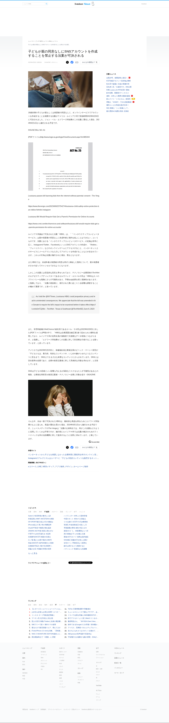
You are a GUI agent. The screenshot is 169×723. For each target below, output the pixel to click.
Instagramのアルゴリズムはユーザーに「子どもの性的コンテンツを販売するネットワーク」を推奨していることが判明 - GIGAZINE (82, 458)
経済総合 (43, 651)
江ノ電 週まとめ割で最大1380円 (40, 540)
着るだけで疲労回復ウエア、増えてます (46, 628)
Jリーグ (61, 657)
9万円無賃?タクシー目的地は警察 (118, 81)
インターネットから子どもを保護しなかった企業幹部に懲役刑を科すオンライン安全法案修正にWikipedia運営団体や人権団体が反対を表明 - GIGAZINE (90, 455)
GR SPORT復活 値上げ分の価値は (40, 522)
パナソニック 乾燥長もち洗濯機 (75, 549)
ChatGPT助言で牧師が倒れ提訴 (39, 528)
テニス (61, 669)
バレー (61, 684)
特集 (79, 682)
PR (42, 669)
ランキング (117, 653)
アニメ (98, 694)
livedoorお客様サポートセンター (92, 709)
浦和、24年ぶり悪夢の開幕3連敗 (118, 96)
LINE (39, 467)
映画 (79, 673)
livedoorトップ (34, 709)
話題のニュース (119, 658)
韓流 (79, 657)
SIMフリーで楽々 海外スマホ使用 (44, 624)
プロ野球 (61, 660)
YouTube (99, 685)
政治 (40, 605)
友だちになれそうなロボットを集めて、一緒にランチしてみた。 (91, 631)
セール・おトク (119, 673)
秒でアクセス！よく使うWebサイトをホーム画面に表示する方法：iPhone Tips (96, 618)
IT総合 (42, 666)
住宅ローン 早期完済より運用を (75, 543)
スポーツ (55, 512)
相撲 (60, 678)
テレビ (79, 663)
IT (56, 605)
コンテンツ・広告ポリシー (71, 709)
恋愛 (97, 651)
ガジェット (44, 660)
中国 (23, 678)
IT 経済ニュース (42, 41)
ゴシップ (68, 512)
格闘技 (61, 672)
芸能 (61, 512)
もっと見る (32, 553)
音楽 (79, 654)
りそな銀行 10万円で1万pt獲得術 (76, 522)
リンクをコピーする (76, 62)
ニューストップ (32, 41)
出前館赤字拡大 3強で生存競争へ (40, 546)
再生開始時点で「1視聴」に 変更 (44, 637)
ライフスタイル (100, 654)
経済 (51, 605)
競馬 (60, 675)
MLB (60, 663)
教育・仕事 (99, 669)
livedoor (144, 4)
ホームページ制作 (80, 467)
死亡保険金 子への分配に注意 (74, 534)
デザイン (69, 467)
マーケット (44, 654)
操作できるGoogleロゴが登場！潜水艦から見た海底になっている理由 (93, 624)
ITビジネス (44, 663)
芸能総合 (80, 651)
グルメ (98, 680)
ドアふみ (93, 4)
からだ (98, 672)
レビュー (80, 676)
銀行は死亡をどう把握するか (74, 546)
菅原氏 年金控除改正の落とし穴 (75, 525)
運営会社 (25, 709)
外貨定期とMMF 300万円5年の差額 (41, 519)
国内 (35, 512)
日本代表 (61, 654)
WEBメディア (48, 467)
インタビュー (118, 668)
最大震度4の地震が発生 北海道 (117, 111)
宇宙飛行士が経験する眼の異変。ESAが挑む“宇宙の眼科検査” (90, 637)
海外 (40, 512)
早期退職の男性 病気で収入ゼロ (75, 528)
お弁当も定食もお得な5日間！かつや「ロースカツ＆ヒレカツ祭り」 (56, 612)
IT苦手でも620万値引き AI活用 (39, 534)
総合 (29, 605)
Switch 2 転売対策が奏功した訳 (39, 516)
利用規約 (43, 709)
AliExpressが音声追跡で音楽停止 (80, 634)
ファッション (100, 657)
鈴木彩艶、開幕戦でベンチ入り (117, 93)
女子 (75, 512)
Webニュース (52, 41)
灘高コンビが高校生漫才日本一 (117, 105)
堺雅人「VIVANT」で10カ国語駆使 (119, 102)
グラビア (80, 660)
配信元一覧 (117, 663)
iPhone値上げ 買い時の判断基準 (39, 525)
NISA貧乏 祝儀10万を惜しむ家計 (75, 540)
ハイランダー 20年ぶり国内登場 (75, 516)
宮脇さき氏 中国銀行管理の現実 (39, 549)
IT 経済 (46, 512)
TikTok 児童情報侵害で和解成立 (79, 609)
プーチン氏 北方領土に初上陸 (42, 618)
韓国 (23, 675)
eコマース (32, 467)
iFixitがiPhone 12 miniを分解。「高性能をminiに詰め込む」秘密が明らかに (59, 631)
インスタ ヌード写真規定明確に (43, 615)
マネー (98, 674)
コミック (98, 700)
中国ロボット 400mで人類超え (75, 519)
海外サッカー (63, 651)
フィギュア (62, 687)
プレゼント (81, 679)
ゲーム (98, 697)
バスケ (61, 681)
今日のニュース (119, 648)
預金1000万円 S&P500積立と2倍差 (41, 543)
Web (42, 657)
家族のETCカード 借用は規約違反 (76, 537)
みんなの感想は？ (88, 62)
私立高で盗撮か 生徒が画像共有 (117, 84)
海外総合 (24, 673)
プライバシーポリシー (55, 709)
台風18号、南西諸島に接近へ (116, 78)
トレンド (82, 512)
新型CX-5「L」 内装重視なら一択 (76, 531)
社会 (23, 661)
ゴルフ (61, 666)
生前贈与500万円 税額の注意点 (39, 537)
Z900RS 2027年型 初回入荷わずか (40, 531)
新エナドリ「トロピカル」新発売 (118, 99)
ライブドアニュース (82, 4)
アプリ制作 (59, 467)
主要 (29, 512)
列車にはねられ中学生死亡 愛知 (117, 90)
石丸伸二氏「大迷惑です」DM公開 (118, 87)
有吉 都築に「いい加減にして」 (117, 108)
